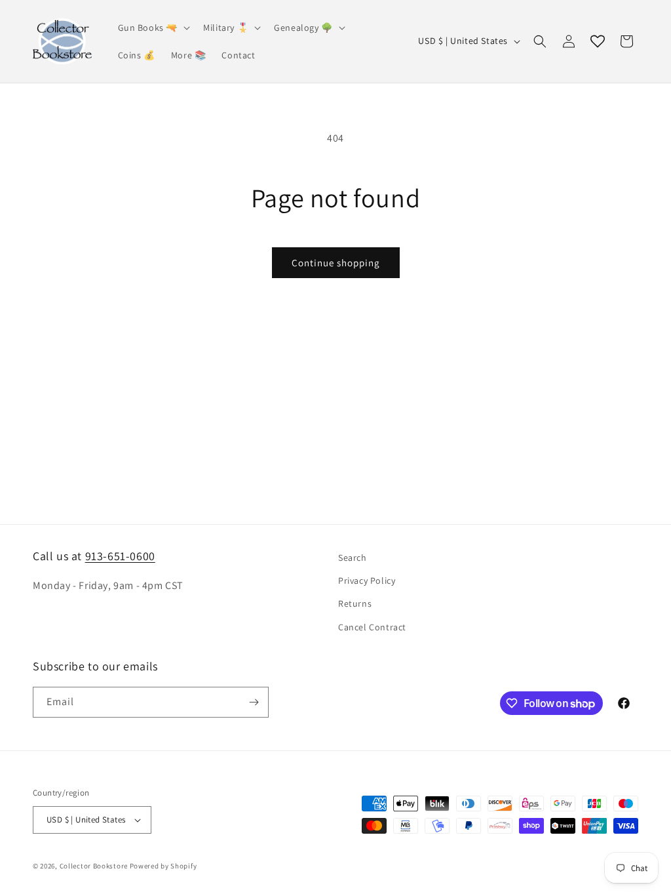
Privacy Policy (366, 580)
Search (352, 557)
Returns (355, 603)
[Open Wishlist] (597, 41)
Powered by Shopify (163, 865)
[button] (153, 27)
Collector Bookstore (94, 865)
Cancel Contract (372, 627)
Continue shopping (336, 262)
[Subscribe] (253, 702)
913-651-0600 (120, 555)
